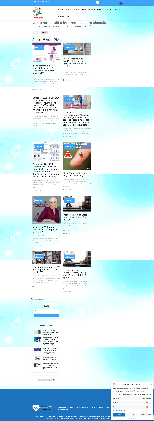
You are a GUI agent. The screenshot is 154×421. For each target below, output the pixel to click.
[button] (151, 384)
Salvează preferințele (145, 414)
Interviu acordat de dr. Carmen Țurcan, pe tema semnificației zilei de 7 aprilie (75, 274)
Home (35, 32)
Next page (40, 299)
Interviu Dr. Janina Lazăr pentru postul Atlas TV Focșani (75, 217)
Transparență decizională (84, 9)
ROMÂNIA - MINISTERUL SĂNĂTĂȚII (40, 1)
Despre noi (60, 9)
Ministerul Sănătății (82, 407)
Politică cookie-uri (131, 418)
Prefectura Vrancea (97, 407)
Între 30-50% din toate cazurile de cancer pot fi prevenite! (44, 229)
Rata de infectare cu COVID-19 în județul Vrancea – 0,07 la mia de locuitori (75, 62)
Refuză (132, 414)
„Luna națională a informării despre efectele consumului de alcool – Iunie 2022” (45, 69)
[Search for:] (46, 311)
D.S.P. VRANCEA (37, 18)
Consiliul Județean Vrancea (65, 407)
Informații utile (98, 9)
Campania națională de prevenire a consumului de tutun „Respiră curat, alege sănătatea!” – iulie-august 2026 (51, 341)
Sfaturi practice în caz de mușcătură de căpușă (75, 174)
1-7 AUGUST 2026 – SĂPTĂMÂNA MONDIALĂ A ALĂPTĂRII (50, 332)
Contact (116, 9)
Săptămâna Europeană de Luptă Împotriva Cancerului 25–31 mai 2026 (50, 366)
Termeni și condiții (63, 409)
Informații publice (70, 9)
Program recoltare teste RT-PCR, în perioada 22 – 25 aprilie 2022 (46, 270)
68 (36, 299)
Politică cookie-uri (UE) (63, 16)
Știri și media (108, 9)
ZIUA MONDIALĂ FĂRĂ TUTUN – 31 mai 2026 (49, 358)
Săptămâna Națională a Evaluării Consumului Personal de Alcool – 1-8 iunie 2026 (51, 351)
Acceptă (119, 414)
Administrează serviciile (119, 410)
